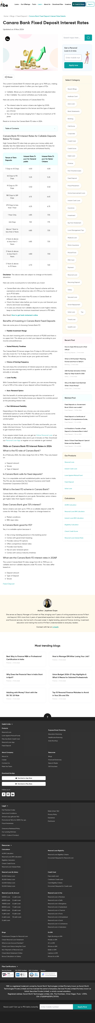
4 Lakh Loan (16, 897)
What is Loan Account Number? (12, 943)
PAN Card (71, 260)
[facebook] (4, 794)
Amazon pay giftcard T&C (10, 817)
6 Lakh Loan (16, 904)
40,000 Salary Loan (8, 883)
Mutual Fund (72, 252)
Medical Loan (72, 238)
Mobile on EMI (52, 940)
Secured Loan (72, 297)
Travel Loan (72, 319)
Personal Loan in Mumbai (56, 897)
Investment (71, 215)
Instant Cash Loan (74, 200)
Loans (17, 4)
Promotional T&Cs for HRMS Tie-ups (14, 820)
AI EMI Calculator (70, 505)
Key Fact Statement (74, 223)
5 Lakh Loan (16, 900)
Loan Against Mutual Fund (73, 475)
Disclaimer (51, 818)
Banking (70, 119)
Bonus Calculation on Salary (11, 956)
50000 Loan (6, 897)
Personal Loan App (13, 440)
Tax (82, 312)
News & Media (53, 763)
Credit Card (72, 141)
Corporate (71, 133)
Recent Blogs (72, 89)
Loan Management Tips (76, 230)
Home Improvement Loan (76, 193)
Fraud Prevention (73, 186)
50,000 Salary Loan (8, 886)
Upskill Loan (72, 327)
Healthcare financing (55, 737)
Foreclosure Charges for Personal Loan (15, 936)
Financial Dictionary (55, 760)
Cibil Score (71, 126)
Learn (40, 4)
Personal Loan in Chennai (56, 910)
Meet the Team (7, 766)
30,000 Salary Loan (8, 879)
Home (6, 16)
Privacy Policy (52, 814)
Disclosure (51, 821)
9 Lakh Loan (16, 914)
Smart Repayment (74, 304)
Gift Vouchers (52, 766)
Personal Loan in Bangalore (57, 904)
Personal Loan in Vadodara (57, 927)
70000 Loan (6, 904)
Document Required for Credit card (60, 886)
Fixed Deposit (22, 16)
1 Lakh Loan (6, 914)
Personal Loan (72, 275)
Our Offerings (25, 4)
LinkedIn (56, 627)
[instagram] (8, 794)
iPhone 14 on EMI (53, 956)
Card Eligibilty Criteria (55, 883)
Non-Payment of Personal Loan (12, 950)
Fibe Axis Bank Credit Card (11, 739)
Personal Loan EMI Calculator (75, 511)
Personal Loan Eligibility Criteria (58, 854)
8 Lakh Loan (16, 910)
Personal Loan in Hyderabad (57, 907)
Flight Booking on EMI (55, 936)
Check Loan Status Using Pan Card (14, 946)
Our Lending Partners (9, 832)
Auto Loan (71, 104)
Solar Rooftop (53, 741)
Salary (70, 290)
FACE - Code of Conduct (10, 835)
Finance (70, 163)
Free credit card (53, 876)
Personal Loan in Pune (55, 914)
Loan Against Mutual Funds (11, 735)
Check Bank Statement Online (12, 953)
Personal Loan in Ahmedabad (58, 917)
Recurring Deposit (74, 282)
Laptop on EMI (53, 953)
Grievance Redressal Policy (11, 828)
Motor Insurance (73, 245)
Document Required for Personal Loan (61, 858)
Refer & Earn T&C (53, 811)
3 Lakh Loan (6, 920)
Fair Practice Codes (8, 810)
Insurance (71, 208)
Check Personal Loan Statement (13, 940)
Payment (71, 267)
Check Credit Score (71, 531)
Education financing (55, 734)
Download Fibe (57, 4)
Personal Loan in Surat (55, 920)
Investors (68, 4)
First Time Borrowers (74, 171)
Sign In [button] (90, 4)
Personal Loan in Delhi (55, 900)
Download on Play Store (25, 784)
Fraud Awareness (7, 823)
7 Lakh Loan (16, 907)
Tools (34, 4)
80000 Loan (6, 907)
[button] (8, 77)
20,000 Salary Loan (8, 876)
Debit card (71, 156)
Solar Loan (71, 312)
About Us (47, 4)
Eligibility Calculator (71, 525)
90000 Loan (6, 910)
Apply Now (82, 1007)
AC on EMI (51, 943)
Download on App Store (25, 778)
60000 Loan (6, 900)
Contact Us (6, 763)
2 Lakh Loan (6, 917)
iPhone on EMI (52, 946)
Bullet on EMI (52, 950)
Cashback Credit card (55, 879)
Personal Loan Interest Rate (74, 538)
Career (4, 760)
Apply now (73, 65)
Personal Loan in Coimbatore (57, 924)
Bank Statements (73, 111)
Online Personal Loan (44, 435)
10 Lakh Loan (16, 917)
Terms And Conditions (9, 813)
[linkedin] (12, 794)
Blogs (12, 16)
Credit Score (72, 148)
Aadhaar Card (72, 96)
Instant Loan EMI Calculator (74, 518)
